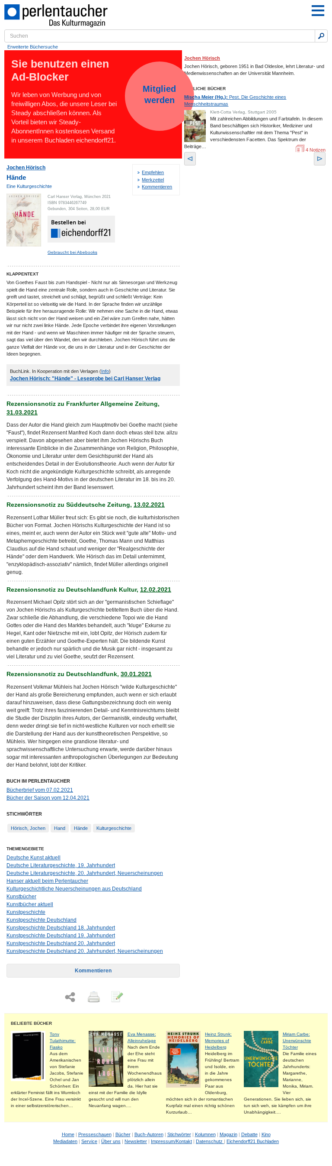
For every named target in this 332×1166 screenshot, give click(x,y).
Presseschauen (95, 1134)
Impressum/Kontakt (171, 1141)
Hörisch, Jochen (28, 828)
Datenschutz (210, 1141)
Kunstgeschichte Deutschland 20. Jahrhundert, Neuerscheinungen (84, 951)
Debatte (249, 1134)
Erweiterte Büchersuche (32, 46)
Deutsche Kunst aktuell (33, 858)
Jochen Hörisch (25, 168)
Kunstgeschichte (25, 912)
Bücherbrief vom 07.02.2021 (39, 790)
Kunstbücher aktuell (29, 904)
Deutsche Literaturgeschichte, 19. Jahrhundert (60, 865)
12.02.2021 (155, 589)
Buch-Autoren (148, 1134)
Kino (266, 1134)
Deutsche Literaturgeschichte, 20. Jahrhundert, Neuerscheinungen (84, 873)
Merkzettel (153, 179)
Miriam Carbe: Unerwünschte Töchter (297, 1040)
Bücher (123, 1134)
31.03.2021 (22, 412)
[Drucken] (93, 997)
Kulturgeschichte (113, 828)
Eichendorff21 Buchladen (253, 1141)
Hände (81, 828)
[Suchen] (321, 35)
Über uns (111, 1141)
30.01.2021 (136, 673)
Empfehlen (153, 172)
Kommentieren (157, 186)
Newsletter (135, 1141)
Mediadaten (65, 1141)
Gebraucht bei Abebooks (72, 252)
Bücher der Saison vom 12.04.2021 (47, 798)
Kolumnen (205, 1134)
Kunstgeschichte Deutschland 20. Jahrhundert (60, 943)
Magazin (228, 1134)
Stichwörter (179, 1134)
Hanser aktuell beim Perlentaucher (47, 881)
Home (68, 1134)
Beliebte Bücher (31, 1023)
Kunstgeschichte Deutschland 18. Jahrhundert (60, 928)
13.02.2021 (149, 504)
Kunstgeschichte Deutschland (41, 920)
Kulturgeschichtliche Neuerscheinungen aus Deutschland (74, 889)
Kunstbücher (21, 897)
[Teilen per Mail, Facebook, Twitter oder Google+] (70, 997)
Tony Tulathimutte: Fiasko (63, 1040)
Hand (59, 828)
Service (89, 1141)
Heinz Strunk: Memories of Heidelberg (218, 1040)
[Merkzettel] (116, 997)
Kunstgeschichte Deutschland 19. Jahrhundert (60, 936)
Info (105, 371)
